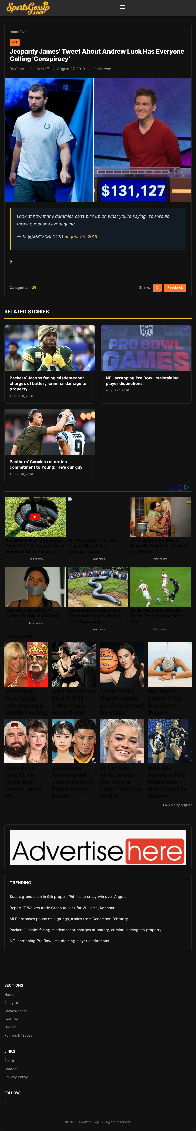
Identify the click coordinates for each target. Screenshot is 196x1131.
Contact (11, 1069)
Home (14, 32)
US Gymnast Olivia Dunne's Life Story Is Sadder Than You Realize (121, 782)
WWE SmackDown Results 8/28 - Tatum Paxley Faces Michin (74, 702)
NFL (25, 32)
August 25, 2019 (80, 236)
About (9, 1061)
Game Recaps (15, 1011)
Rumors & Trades (18, 1035)
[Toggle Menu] (122, 8)
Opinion (10, 1027)
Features (11, 1019)
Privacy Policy (16, 1077)
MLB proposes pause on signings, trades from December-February (69, 919)
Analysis (11, 1003)
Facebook (175, 287)
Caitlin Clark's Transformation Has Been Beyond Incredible (121, 702)
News (9, 995)
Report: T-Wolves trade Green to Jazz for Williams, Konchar (62, 908)
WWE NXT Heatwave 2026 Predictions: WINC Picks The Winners (167, 782)
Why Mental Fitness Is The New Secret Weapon (165, 702)
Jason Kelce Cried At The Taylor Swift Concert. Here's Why (23, 782)
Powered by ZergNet (177, 805)
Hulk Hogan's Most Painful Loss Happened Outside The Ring (25, 702)
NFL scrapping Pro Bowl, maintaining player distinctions (142, 380)
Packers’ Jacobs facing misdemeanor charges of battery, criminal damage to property (48, 383)
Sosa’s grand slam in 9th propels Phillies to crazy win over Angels (68, 896)
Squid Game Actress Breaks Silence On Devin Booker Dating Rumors (73, 782)
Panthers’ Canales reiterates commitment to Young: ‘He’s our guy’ (47, 464)
